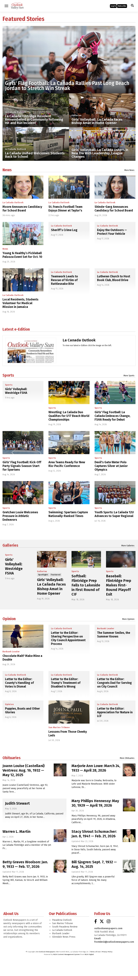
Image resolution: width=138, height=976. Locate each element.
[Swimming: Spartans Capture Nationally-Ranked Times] (68, 492)
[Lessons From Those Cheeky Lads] (68, 712)
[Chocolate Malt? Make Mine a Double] (23, 636)
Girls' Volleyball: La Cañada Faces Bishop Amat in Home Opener (97, 121)
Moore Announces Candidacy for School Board (22, 208)
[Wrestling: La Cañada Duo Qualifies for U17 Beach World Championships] (68, 392)
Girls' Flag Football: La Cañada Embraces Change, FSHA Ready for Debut (112, 415)
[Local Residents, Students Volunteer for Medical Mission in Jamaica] (23, 279)
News (7, 169)
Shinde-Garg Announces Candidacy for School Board (114, 208)
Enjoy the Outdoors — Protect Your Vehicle (112, 232)
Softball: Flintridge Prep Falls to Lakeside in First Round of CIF (86, 585)
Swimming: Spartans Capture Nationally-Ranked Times (68, 514)
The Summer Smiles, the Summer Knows (113, 634)
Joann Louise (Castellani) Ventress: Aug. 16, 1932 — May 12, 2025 (24, 770)
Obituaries (12, 757)
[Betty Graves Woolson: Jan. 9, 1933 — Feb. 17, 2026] (60, 866)
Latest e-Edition (16, 329)
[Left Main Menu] (6, 6)
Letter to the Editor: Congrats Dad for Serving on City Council (114, 682)
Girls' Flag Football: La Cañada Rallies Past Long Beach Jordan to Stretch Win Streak (67, 85)
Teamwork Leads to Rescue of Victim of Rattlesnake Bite (64, 280)
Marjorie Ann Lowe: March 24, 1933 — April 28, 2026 (96, 768)
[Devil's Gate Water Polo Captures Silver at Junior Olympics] (115, 442)
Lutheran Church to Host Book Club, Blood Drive (113, 278)
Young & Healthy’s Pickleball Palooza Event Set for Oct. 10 (22, 255)
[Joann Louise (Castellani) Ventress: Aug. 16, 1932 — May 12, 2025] (60, 770)
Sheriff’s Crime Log (64, 230)
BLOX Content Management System (66, 954)
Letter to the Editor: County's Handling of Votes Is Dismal (19, 682)
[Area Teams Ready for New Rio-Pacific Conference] (68, 442)
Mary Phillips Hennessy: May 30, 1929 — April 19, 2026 (95, 803)
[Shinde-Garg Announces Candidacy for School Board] (115, 187)
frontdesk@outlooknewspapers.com (114, 941)
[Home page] (17, 5)
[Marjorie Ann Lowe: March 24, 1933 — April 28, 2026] (129, 770)
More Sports (129, 375)
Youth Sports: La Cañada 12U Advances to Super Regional (114, 514)
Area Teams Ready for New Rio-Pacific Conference (66, 464)
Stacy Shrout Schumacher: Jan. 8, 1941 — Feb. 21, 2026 (94, 833)
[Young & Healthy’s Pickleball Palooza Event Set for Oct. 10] (23, 233)
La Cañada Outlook (15, 112)
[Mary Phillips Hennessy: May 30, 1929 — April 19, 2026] (129, 805)
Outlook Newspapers (47, 952)
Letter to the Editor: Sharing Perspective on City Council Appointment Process (68, 638)
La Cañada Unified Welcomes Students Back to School (35, 155)
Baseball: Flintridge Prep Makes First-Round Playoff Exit (118, 585)
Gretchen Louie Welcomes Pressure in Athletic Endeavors (20, 516)
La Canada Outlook (79, 340)
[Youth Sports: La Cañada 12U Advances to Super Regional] (115, 492)
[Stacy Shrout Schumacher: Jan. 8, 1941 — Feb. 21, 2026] (129, 835)
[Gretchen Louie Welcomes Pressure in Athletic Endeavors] (23, 492)
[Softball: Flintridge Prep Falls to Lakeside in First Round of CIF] (86, 559)
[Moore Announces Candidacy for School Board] (23, 187)
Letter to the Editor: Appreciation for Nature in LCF (115, 712)
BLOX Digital (89, 954)
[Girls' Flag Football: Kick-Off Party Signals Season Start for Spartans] (23, 442)
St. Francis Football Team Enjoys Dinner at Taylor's (65, 208)
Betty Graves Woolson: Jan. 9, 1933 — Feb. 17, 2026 (25, 864)
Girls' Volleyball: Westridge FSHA (16, 391)
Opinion (9, 618)
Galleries (77, 115)
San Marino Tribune (59, 727)
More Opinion (128, 619)
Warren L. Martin (16, 831)
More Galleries (127, 545)
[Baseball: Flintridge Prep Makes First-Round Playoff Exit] (120, 559)
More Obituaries (127, 758)
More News (129, 170)
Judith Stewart (17, 803)
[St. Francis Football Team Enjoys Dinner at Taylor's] (68, 187)
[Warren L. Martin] (60, 835)
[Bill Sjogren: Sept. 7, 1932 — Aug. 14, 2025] (129, 866)
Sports (9, 78)
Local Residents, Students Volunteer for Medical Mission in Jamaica (20, 303)
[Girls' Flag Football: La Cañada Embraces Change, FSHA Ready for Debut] (115, 392)
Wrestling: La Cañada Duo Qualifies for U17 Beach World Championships (68, 415)
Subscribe (122, 6)
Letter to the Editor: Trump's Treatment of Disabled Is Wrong (65, 682)
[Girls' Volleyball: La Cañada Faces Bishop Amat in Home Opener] (51, 559)
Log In (113, 6)
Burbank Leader (11, 651)
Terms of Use (95, 952)
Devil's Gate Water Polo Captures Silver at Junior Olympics (111, 465)
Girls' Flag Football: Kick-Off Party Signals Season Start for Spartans (22, 465)
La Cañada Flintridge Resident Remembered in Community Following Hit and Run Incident (34, 119)
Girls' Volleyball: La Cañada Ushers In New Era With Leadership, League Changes (100, 153)
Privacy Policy (107, 952)
